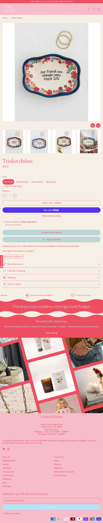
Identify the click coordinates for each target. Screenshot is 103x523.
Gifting (6, 464)
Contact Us (59, 457)
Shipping (58, 468)
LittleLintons (15, 513)
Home (5, 18)
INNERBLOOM (9, 460)
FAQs (56, 460)
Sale (4, 482)
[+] (15, 195)
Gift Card (7, 486)
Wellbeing (7, 479)
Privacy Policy (60, 475)
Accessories (8, 471)
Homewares (8, 475)
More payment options (51, 216)
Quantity (6, 191)
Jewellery (7, 468)
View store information (13, 225)
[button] (93, 9)
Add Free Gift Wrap (13, 186)
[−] (5, 195)
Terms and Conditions (64, 471)
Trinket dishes (16, 18)
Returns (57, 464)
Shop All (6, 457)
